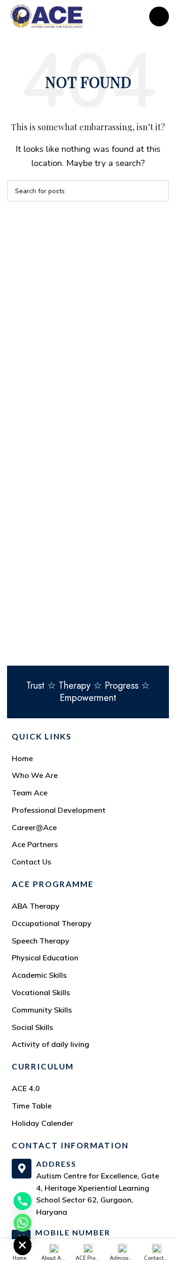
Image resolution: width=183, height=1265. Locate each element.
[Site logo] (46, 15)
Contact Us (31, 861)
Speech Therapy (40, 940)
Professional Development (59, 810)
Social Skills (32, 1027)
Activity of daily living (50, 1044)
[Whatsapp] (22, 1223)
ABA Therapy (36, 906)
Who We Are (35, 775)
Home (22, 758)
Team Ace (29, 792)
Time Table (32, 1105)
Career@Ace (34, 827)
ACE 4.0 (26, 1088)
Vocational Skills (41, 992)
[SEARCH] (158, 191)
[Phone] (22, 1201)
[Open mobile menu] (159, 16)
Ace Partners (35, 844)
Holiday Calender (42, 1123)
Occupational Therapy (52, 923)
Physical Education (45, 957)
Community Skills (42, 1009)
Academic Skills (39, 975)
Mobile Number (72, 1232)
